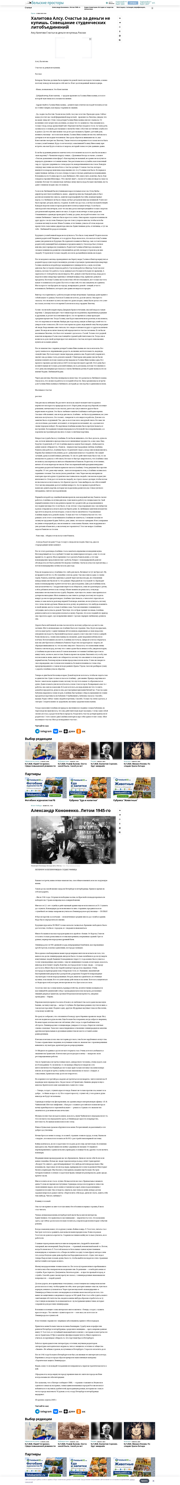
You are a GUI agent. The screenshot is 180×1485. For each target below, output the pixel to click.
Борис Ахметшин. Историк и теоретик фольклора (99, 8)
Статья (28, 7)
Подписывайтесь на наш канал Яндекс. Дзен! (121, 3)
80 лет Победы (36, 806)
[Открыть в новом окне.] (43, 731)
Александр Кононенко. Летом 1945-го (66, 7)
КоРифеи (133, 3)
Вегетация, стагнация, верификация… (131, 7)
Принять (144, 1481)
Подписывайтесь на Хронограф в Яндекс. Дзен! (145, 3)
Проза (33, 13)
